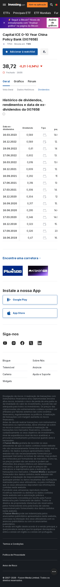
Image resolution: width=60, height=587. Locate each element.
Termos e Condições (13, 544)
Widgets (7, 381)
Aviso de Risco (10, 565)
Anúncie (37, 367)
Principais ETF (22, 13)
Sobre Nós (38, 360)
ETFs (6, 13)
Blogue (6, 360)
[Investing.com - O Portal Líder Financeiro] (16, 4)
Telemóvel (8, 367)
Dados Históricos (25, 89)
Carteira (7, 374)
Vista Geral (8, 89)
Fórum (32, 81)
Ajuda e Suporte (41, 374)
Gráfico (19, 81)
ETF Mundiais (42, 13)
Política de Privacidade (14, 555)
